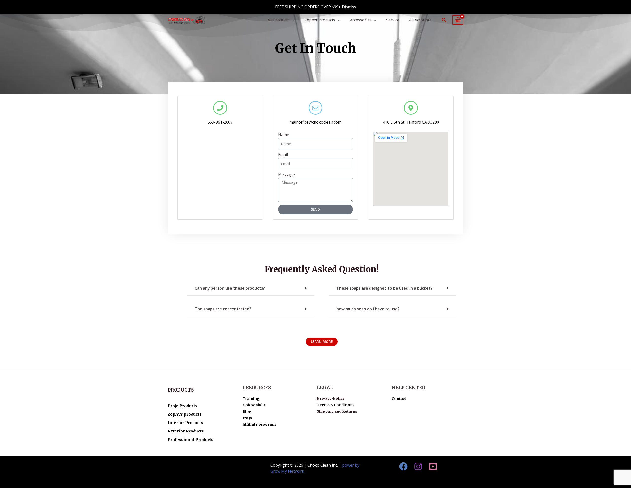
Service (392, 20)
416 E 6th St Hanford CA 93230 (411, 122)
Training (251, 398)
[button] (444, 20)
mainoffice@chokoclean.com (315, 122)
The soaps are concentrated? (223, 309)
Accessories (360, 20)
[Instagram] (418, 466)
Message (286, 174)
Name (283, 134)
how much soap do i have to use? (368, 309)
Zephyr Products (319, 20)
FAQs (247, 418)
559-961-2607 (220, 122)
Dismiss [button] (349, 7)
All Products (279, 20)
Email (283, 154)
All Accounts (420, 20)
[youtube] (433, 466)
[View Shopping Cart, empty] (457, 20)
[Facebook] (403, 466)
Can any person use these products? (230, 288)
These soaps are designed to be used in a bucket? (384, 288)
